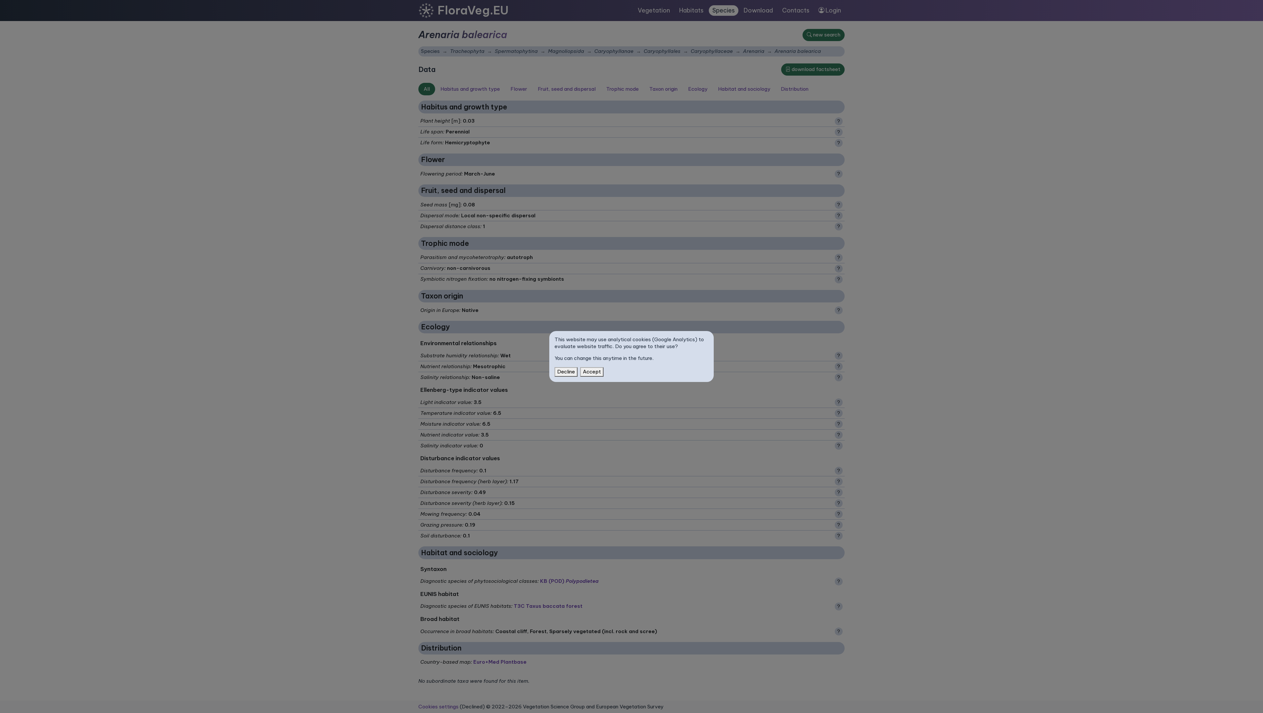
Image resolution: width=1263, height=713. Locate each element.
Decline (566, 371)
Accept (592, 371)
